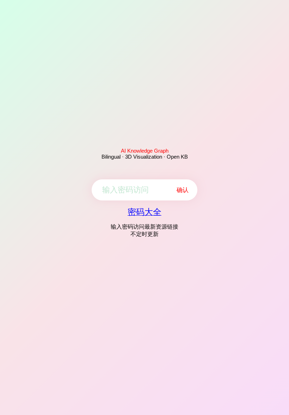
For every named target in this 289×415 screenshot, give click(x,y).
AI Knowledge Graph (144, 151)
